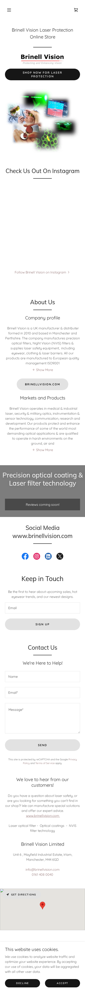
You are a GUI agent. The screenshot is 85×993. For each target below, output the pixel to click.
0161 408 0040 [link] (42, 874)
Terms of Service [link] (45, 763)
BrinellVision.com (42, 384)
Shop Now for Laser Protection (42, 74)
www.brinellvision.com (43, 816)
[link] (76, 10)
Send (42, 745)
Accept (62, 983)
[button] (9, 10)
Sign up (42, 624)
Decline (22, 983)
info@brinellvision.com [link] (43, 869)
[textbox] (42, 607)
